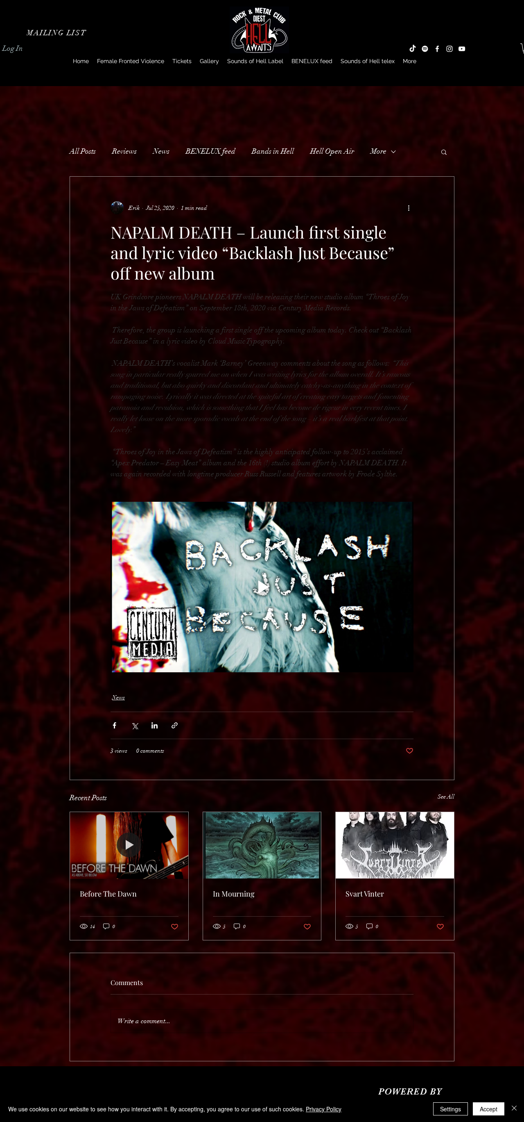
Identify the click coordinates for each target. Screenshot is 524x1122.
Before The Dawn (108, 894)
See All (446, 796)
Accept (488, 1109)
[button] (57, 33)
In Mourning (234, 894)
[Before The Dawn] (129, 845)
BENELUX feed (210, 151)
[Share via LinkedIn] (154, 725)
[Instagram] (449, 49)
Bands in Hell (273, 151)
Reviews (124, 151)
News (161, 151)
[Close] (514, 1108)
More (378, 151)
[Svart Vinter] (395, 845)
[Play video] (262, 587)
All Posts (83, 151)
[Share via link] (174, 725)
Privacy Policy (323, 1109)
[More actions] (408, 208)
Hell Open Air (332, 151)
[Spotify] (425, 49)
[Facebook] (437, 49)
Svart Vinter (365, 894)
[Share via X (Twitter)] (134, 725)
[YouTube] (462, 49)
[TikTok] (413, 49)
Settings (450, 1109)
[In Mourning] (262, 845)
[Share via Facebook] (114, 725)
